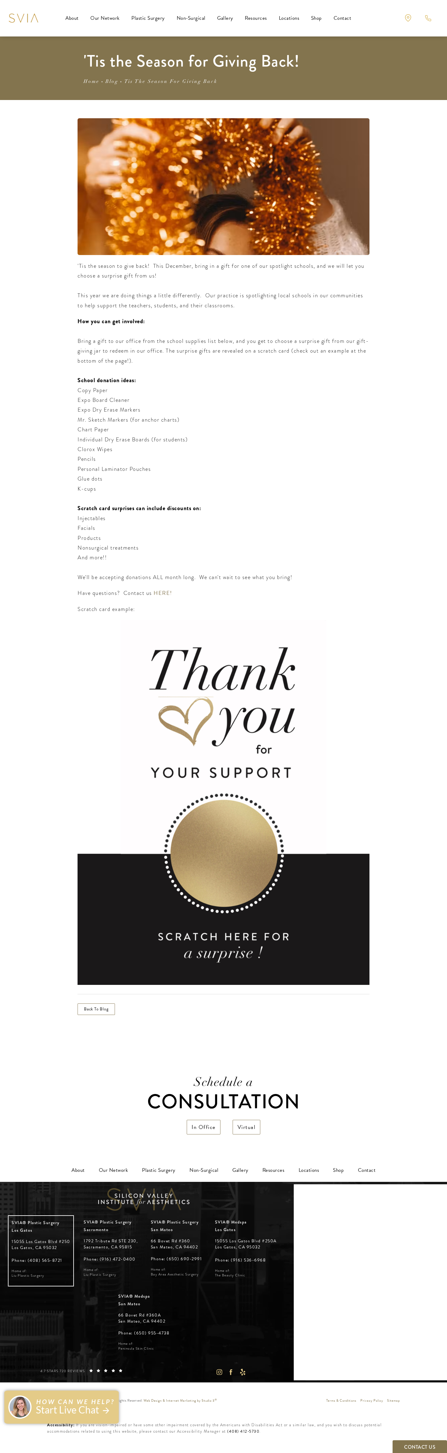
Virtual (246, 1127)
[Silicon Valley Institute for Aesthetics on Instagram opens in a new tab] (219, 1372)
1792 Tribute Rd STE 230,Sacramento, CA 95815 (111, 1244)
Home (91, 81)
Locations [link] (289, 18)
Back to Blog (96, 1009)
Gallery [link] (225, 18)
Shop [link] (316, 18)
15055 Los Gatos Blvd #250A (246, 1244)
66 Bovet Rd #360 (174, 1244)
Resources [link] (256, 18)
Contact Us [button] (419, 1447)
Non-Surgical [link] (191, 18)
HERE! (163, 593)
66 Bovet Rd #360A (142, 1318)
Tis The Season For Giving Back (170, 81)
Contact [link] (343, 18)
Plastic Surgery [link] (148, 18)
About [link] (72, 18)
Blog (112, 81)
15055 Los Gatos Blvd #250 (41, 1245)
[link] (37, 1260)
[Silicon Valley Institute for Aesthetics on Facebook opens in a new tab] (231, 1372)
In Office (204, 1127)
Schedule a (223, 1095)
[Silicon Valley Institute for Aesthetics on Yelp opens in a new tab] (243, 1372)
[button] (408, 18)
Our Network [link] (105, 18)
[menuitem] (72, 18)
